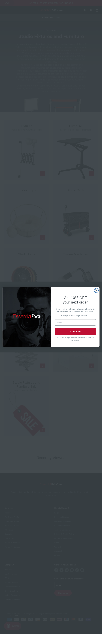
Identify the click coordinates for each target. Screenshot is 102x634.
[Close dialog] (96, 290)
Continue (75, 331)
